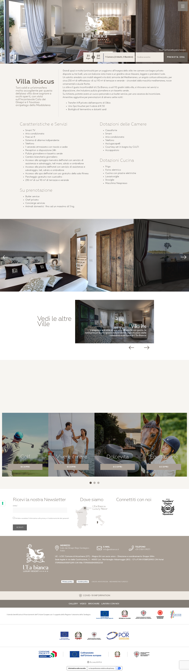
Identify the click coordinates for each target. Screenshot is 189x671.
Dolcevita (117, 457)
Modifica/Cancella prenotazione (172, 50)
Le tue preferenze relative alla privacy (101, 668)
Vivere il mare (71, 457)
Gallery (73, 604)
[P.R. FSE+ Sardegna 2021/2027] (94, 654)
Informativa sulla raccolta (77, 668)
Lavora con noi (110, 604)
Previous (72, 273)
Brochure (93, 604)
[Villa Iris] (102, 321)
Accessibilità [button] (96, 662)
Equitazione (164, 457)
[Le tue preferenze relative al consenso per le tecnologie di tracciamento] (2, 503)
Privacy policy (67, 582)
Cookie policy (83, 582)
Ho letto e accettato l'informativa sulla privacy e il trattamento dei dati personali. (42, 518)
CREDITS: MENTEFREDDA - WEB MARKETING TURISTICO (110, 582)
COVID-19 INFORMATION (96, 595)
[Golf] (25, 445)
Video (83, 604)
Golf (25, 457)
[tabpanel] (25, 445)
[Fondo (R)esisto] (94, 635)
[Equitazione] (164, 445)
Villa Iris (126, 326)
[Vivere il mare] (71, 445)
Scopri (25, 467)
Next (182, 273)
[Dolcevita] (117, 445)
